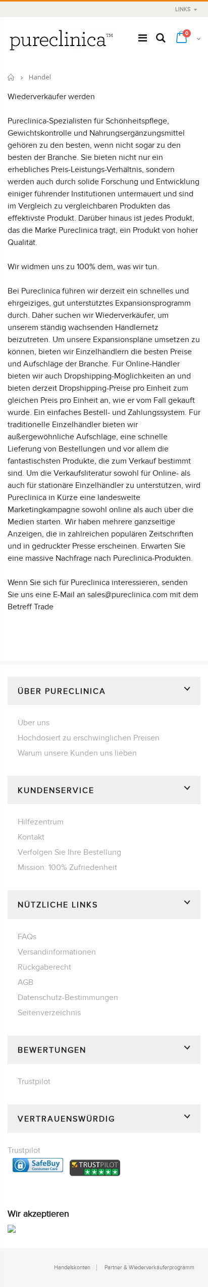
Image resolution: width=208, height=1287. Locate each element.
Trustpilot (34, 1081)
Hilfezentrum (41, 822)
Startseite (11, 77)
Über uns (33, 723)
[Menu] (142, 38)
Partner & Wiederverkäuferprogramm (149, 1267)
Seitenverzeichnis (49, 1013)
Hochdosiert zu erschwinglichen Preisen (89, 738)
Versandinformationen (57, 952)
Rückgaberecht (44, 967)
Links (182, 9)
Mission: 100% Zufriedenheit (67, 867)
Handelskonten (72, 1267)
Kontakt (31, 837)
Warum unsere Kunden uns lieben (77, 753)
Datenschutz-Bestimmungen (68, 997)
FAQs (27, 937)
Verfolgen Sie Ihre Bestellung (69, 852)
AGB (25, 982)
